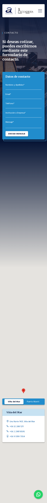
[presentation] (14, 401)
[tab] (14, 401)
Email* (8, 94)
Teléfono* (9, 103)
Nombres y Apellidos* (14, 84)
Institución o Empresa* (15, 112)
